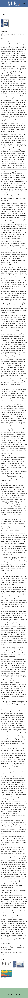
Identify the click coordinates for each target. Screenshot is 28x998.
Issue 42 (15, 968)
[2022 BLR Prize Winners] (6, 964)
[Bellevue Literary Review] (14, 3)
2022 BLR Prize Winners (6, 968)
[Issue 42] (18, 964)
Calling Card (3, 977)
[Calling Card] (6, 973)
